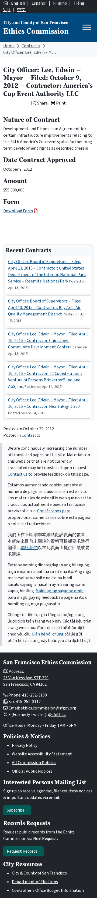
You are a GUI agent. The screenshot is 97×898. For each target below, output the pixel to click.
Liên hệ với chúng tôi (51, 634)
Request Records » (23, 851)
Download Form (18, 211)
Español (39, 3)
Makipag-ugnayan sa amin (60, 591)
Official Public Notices (32, 771)
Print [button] (60, 103)
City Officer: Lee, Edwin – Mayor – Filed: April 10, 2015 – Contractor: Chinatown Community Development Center (48, 340)
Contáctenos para (53, 511)
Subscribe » (17, 810)
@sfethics (57, 715)
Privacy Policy (24, 745)
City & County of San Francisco (39, 873)
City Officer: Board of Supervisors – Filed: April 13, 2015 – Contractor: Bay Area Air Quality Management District (44, 307)
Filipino (60, 3)
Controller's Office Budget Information (48, 890)
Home (9, 46)
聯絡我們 (29, 548)
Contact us (17, 474)
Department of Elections (35, 882)
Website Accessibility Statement (42, 754)
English (18, 3)
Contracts (31, 46)
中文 (21, 10)
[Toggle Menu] (86, 27)
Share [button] (42, 103)
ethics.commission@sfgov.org (48, 708)
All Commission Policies (34, 763)
